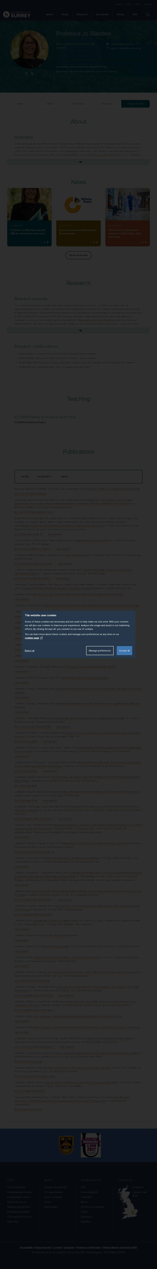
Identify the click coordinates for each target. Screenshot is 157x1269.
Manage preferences (100, 650)
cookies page (32, 637)
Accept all (124, 650)
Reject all (29, 650)
